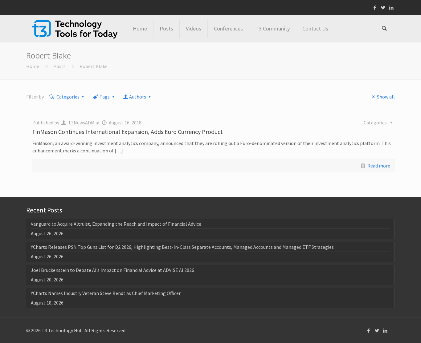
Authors (137, 97)
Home (32, 66)
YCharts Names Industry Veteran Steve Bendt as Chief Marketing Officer (106, 293)
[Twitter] (383, 7)
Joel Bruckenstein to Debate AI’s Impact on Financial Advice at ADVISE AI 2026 (112, 270)
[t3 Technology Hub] (74, 28)
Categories (68, 97)
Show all (385, 97)
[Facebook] (375, 7)
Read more (378, 166)
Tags (105, 97)
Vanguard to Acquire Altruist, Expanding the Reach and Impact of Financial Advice (116, 224)
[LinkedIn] (391, 7)
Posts (59, 66)
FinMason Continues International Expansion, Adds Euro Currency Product (127, 131)
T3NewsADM (81, 122)
